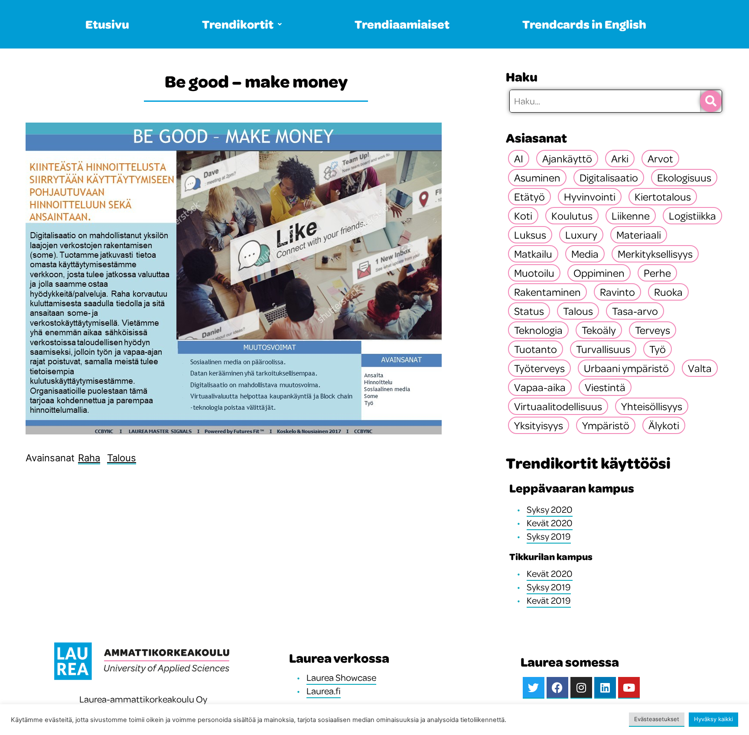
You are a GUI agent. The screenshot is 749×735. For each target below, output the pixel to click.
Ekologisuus (684, 177)
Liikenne (631, 215)
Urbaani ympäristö (626, 368)
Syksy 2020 (550, 509)
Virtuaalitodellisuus (558, 406)
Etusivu (107, 24)
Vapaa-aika (540, 387)
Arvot (660, 158)
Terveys (652, 330)
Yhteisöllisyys (651, 406)
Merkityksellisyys (655, 253)
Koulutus (572, 215)
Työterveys (539, 368)
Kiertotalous (663, 196)
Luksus (530, 234)
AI (518, 158)
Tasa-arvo (635, 311)
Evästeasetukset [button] (656, 719)
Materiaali (638, 234)
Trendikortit (238, 24)
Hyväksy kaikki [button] (713, 719)
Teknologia (538, 330)
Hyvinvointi (589, 196)
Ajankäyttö (567, 158)
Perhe (657, 273)
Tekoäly (599, 330)
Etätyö (529, 196)
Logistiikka (692, 215)
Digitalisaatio (609, 177)
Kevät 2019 (549, 600)
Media (585, 253)
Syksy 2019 (549, 536)
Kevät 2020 (550, 522)
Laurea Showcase (341, 677)
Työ (657, 349)
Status (529, 311)
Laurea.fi (323, 690)
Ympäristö (605, 425)
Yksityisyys (538, 425)
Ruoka (668, 292)
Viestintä (605, 387)
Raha (89, 457)
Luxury (581, 234)
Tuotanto (535, 349)
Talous (121, 457)
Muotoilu (534, 273)
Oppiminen (599, 273)
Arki (620, 158)
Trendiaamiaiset (402, 24)
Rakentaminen (547, 292)
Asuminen (537, 177)
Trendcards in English (584, 24)
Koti (523, 215)
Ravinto (617, 292)
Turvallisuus (603, 349)
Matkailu (533, 253)
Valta (700, 368)
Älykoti (663, 425)
